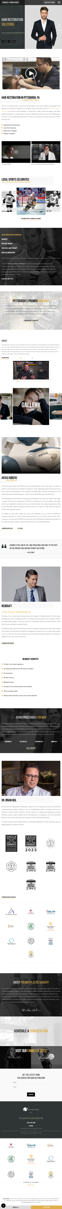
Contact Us (15, 1207)
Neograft (5, 239)
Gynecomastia (8, 741)
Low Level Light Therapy (9, 248)
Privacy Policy (31, 1185)
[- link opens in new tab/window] (15, 1057)
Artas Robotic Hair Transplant (12, 235)
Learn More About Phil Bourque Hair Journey (31, 218)
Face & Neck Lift (23, 741)
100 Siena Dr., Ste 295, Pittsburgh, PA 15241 (31, 1133)
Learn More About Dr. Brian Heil (9, 897)
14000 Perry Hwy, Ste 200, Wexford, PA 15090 (31, 1128)
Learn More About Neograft (8, 643)
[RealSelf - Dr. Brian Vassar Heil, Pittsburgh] (9, 41)
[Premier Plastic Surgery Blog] (15, 41)
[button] (3, 1205)
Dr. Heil (31, 1112)
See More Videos (5, 358)
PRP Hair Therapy (7, 244)
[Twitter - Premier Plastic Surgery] (6, 41)
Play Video (20, 528)
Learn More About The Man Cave (31, 320)
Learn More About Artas (7, 279)
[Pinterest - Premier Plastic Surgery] (12, 41)
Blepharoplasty (39, 741)
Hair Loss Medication (8, 253)
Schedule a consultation (10, 3)
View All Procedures (31, 748)
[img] (31, 73)
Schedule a (31, 1031)
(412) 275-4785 (37, 1202)
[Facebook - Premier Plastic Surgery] (3, 41)
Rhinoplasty (54, 741)
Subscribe (31, 1094)
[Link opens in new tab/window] (11, 843)
